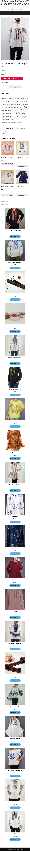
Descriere (5, 87)
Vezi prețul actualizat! (12, 78)
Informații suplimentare (15, 87)
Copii (6, 17)
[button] (28, 13)
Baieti (9, 17)
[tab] (5, 87)
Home (2, 17)
